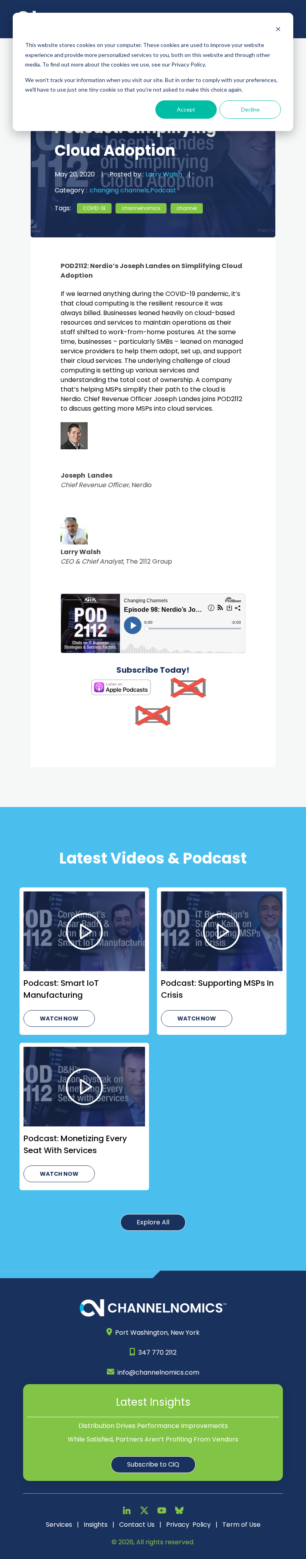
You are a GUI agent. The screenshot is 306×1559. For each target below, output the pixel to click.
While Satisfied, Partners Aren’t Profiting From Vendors (153, 1439)
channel (187, 208)
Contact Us (137, 1524)
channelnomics (141, 208)
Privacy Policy (188, 1524)
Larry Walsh (163, 174)
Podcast (163, 190)
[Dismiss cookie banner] (278, 30)
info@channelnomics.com (158, 1372)
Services (59, 1524)
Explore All (153, 1222)
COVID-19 (94, 208)
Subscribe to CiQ (153, 1464)
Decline (250, 109)
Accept (186, 109)
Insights (96, 1524)
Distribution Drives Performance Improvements (153, 1425)
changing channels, (120, 190)
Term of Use (241, 1524)
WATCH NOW (59, 1018)
